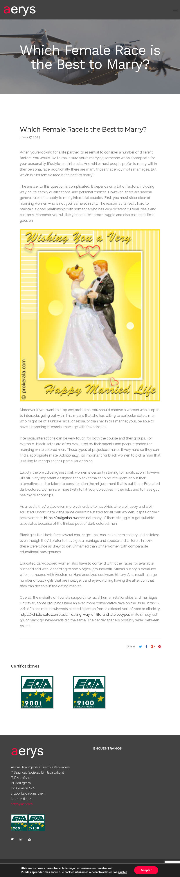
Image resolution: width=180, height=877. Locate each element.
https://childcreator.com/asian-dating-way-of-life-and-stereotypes (75, 614)
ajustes (122, 872)
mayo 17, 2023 (30, 137)
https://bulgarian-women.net (68, 518)
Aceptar (146, 870)
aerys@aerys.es (21, 804)
